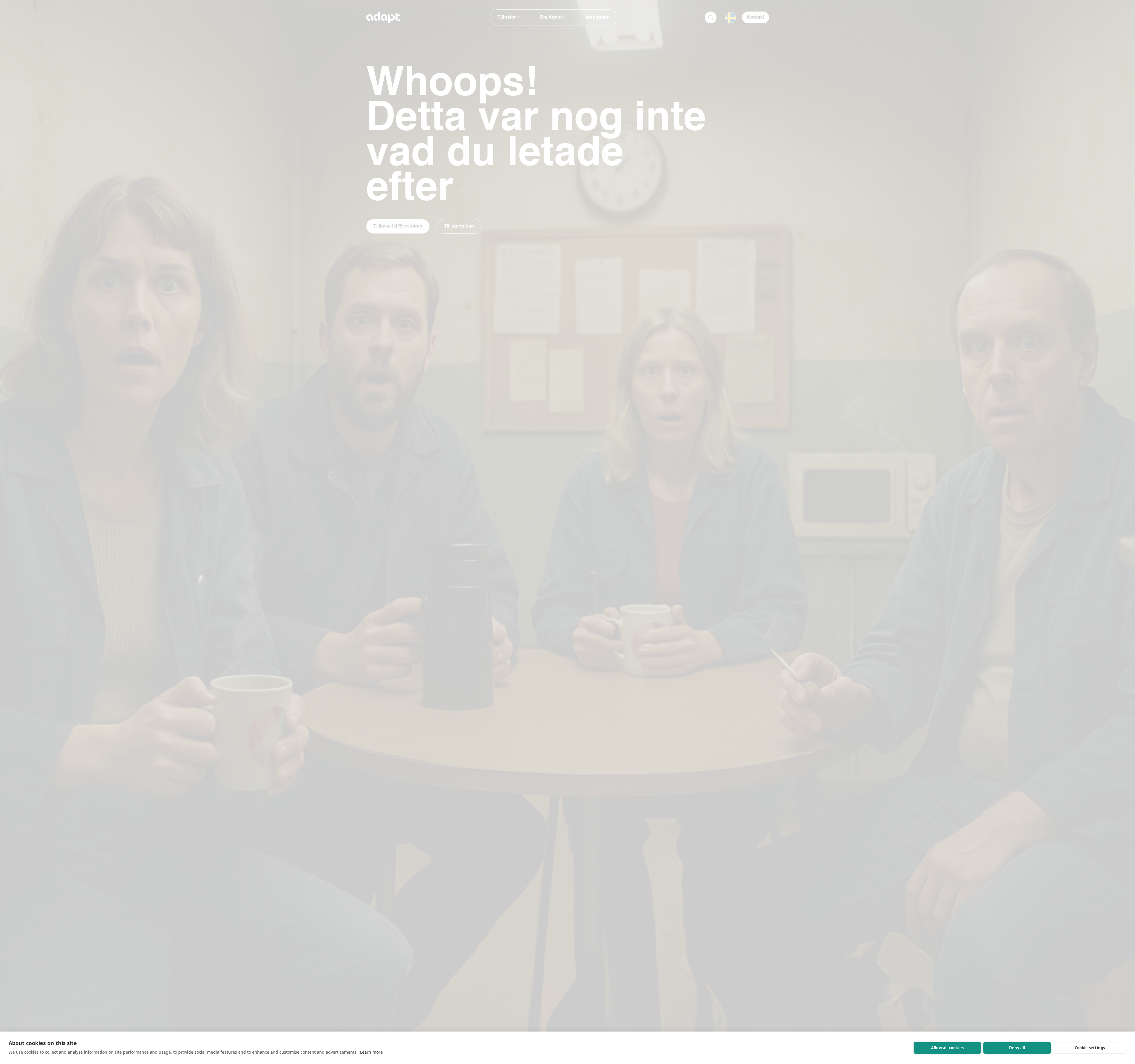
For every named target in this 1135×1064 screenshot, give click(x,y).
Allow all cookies (947, 1047)
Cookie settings (1090, 1047)
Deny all (1017, 1047)
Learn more (371, 1052)
